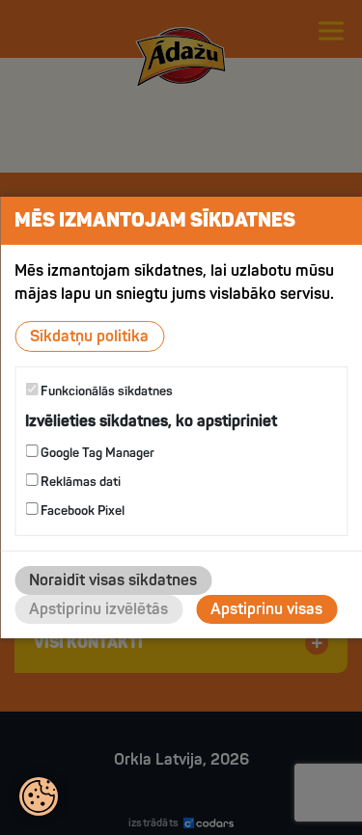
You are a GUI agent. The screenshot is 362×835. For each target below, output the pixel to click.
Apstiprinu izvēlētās (98, 609)
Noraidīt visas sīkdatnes (113, 580)
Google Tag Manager (96, 453)
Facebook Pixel (81, 511)
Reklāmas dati (79, 482)
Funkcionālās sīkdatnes (105, 391)
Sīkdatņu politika (89, 336)
